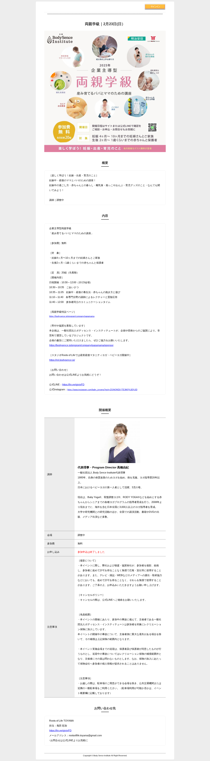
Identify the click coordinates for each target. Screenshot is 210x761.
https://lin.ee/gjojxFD (73, 384)
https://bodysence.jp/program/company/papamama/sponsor (81, 345)
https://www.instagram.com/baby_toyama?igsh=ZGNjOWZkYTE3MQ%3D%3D (102, 389)
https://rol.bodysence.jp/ (62, 360)
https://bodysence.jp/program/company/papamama (71, 316)
